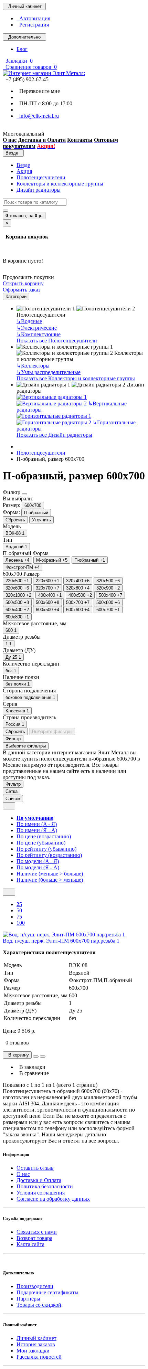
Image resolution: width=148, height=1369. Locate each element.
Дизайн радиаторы (39, 190)
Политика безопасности (45, 1186)
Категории (16, 296)
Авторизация (33, 18)
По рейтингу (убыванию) (46, 849)
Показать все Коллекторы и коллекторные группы (76, 378)
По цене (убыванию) (41, 843)
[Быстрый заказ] (36, 1056)
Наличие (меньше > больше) (50, 874)
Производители (35, 1286)
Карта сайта (30, 1244)
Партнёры (28, 1299)
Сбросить (15, 519)
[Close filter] (24, 494)
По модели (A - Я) (38, 861)
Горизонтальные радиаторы (76, 426)
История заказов (36, 1344)
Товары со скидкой (39, 1305)
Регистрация (33, 25)
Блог (22, 49)
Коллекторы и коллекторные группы (60, 184)
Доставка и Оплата (39, 1180)
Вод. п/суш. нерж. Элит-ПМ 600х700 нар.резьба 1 (61, 941)
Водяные (29, 321)
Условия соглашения (41, 1193)
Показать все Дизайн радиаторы (54, 435)
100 (21, 923)
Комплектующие (39, 334)
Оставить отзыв (35, 1168)
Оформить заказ (21, 290)
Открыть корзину (23, 283)
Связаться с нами (37, 1232)
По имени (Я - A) (37, 830)
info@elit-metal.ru (38, 116)
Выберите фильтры (52, 731)
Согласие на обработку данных (53, 1199)
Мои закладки (33, 1351)
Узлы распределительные (49, 372)
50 (19, 910)
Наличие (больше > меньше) (50, 880)
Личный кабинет (36, 1338)
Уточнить (41, 519)
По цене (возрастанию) (44, 836)
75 (19, 917)
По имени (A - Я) (37, 824)
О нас (23, 1174)
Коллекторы (33, 366)
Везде (23, 165)
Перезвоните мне (38, 91)
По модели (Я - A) (38, 867)
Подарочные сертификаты (47, 1292)
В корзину (17, 1055)
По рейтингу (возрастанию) (49, 855)
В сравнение (33, 1073)
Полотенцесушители (41, 177)
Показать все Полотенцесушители (57, 340)
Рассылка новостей (39, 1357)
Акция (24, 171)
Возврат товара (34, 1238)
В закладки (31, 1067)
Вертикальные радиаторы (72, 407)
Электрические (37, 328)
